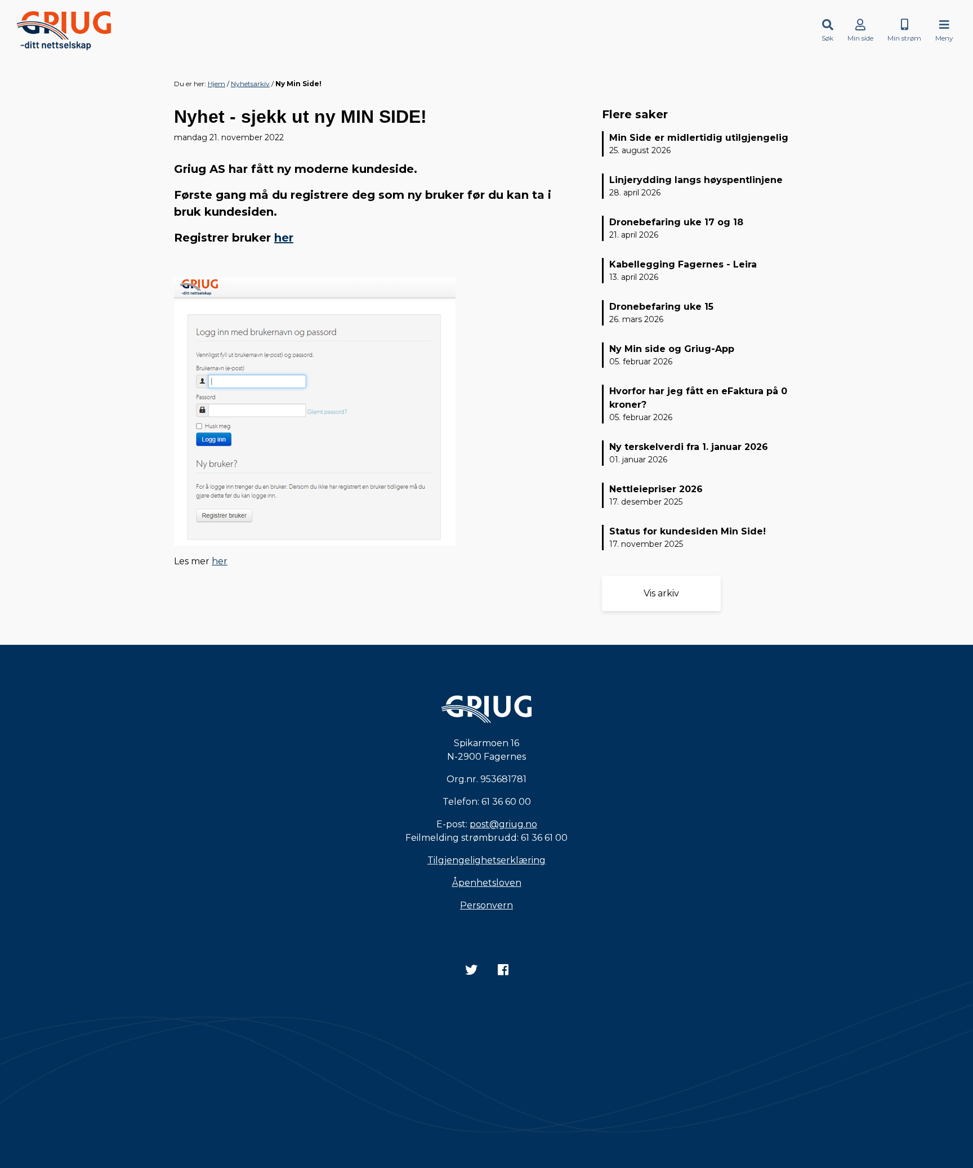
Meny (944, 38)
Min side (860, 38)
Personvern (486, 905)
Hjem (216, 83)
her (283, 237)
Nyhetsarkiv (250, 83)
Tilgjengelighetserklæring (486, 860)
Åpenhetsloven (486, 882)
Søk (827, 38)
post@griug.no (503, 824)
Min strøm (904, 38)
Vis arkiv (661, 593)
